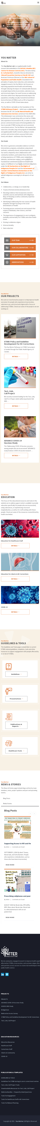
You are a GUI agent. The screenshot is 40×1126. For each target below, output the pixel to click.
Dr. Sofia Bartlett (7, 73)
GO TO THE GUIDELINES (11, 35)
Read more (10, 865)
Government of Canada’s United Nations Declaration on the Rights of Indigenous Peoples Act (17, 170)
